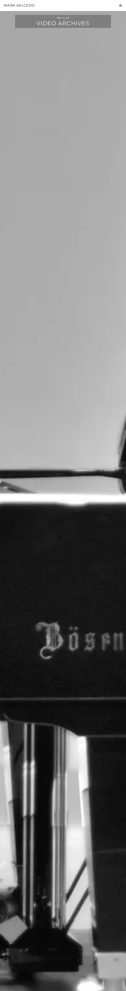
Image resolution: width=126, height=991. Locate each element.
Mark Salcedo (19, 5)
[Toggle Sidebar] (120, 5)
